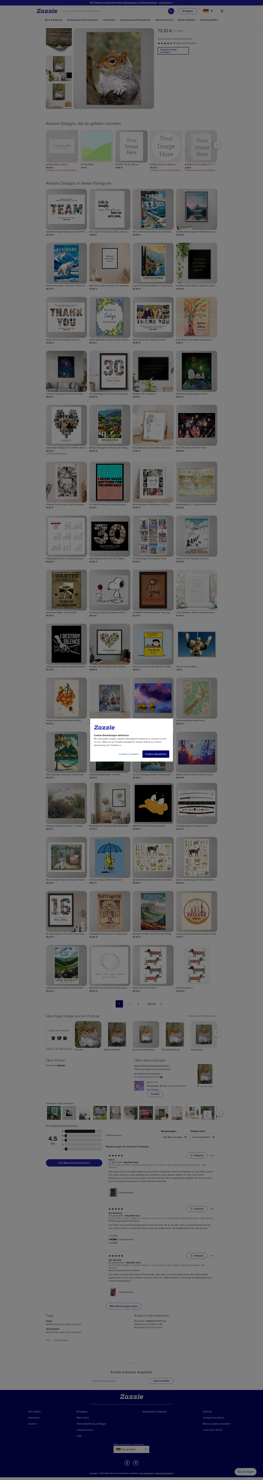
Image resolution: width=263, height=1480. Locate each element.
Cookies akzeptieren (156, 754)
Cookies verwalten (129, 754)
